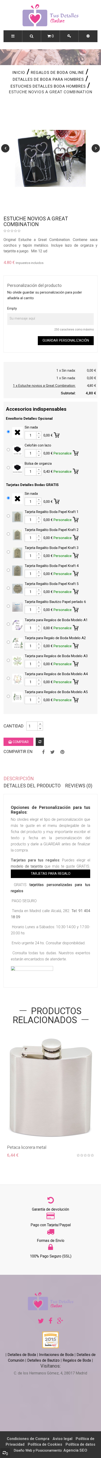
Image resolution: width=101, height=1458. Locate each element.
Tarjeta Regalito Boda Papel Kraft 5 (51, 584)
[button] (88, 36)
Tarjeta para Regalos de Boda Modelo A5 (56, 692)
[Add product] (40, 742)
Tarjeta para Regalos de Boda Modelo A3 (56, 656)
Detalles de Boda (22, 1354)
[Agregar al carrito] (57, 434)
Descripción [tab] (19, 778)
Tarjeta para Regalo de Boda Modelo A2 (55, 638)
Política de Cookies (45, 1444)
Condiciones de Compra (28, 1438)
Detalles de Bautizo (43, 1360)
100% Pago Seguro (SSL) (50, 1256)
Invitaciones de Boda (56, 1354)
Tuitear (52, 752)
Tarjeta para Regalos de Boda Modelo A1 (56, 620)
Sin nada (31, 427)
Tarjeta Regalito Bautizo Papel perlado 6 (55, 602)
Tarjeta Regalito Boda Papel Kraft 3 (51, 548)
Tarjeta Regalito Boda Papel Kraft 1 (51, 512)
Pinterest (62, 752)
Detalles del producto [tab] (32, 786)
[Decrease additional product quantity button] (38, 437)
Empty (12, 308)
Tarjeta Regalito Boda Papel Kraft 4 (51, 566)
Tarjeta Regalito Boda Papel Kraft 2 (51, 530)
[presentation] (5, 148)
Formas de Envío (50, 1240)
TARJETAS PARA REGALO (50, 874)
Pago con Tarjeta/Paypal (51, 1225)
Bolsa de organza (38, 463)
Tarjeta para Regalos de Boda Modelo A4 (56, 674)
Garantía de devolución (50, 1209)
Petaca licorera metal (26, 1147)
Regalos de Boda (77, 1360)
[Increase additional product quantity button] (38, 433)
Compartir (43, 752)
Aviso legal (62, 1438)
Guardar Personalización (66, 341)
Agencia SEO (75, 1450)
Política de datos (80, 1444)
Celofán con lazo (38, 445)
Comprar (20, 742)
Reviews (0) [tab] (78, 786)
